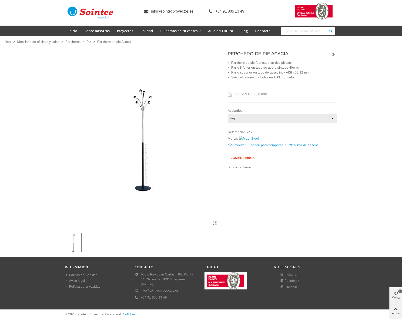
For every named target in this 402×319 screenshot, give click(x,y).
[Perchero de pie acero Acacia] (214, 223)
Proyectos (125, 31)
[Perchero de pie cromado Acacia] (333, 54)
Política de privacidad (84, 286)
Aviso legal (77, 280)
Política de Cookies (83, 275)
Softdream (130, 314)
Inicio (73, 31)
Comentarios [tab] (243, 157)
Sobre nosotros (97, 31)
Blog (244, 31)
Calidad (147, 31)
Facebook (291, 280)
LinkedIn (290, 287)
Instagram (291, 274)
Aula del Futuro (220, 31)
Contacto (263, 31)
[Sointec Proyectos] (90, 12)
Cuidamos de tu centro (179, 31)
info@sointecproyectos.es (172, 11)
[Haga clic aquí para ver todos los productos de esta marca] (249, 138)
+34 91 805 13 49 (229, 11)
